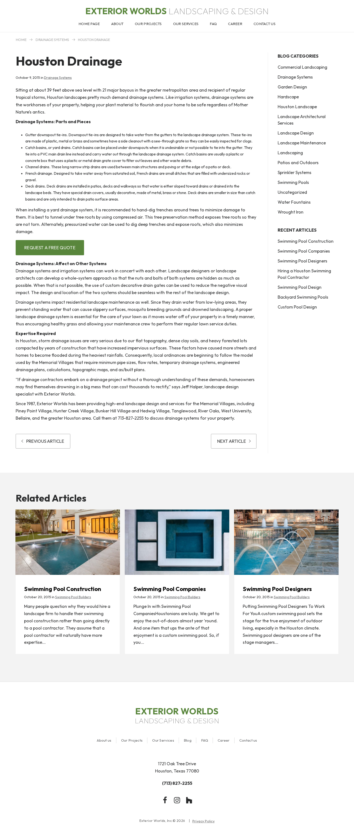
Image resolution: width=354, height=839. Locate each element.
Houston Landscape (297, 106)
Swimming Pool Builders (73, 597)
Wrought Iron (290, 212)
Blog (187, 740)
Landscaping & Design (177, 11)
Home (21, 39)
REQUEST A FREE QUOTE (49, 247)
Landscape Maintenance (302, 143)
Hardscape (288, 97)
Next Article (231, 441)
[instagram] (177, 800)
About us (104, 740)
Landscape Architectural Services (302, 120)
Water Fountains (294, 202)
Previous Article (45, 441)
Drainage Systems (52, 39)
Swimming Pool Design (299, 287)
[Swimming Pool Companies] (177, 542)
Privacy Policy (203, 821)
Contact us (248, 740)
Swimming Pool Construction (306, 241)
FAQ (204, 740)
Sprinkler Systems (294, 172)
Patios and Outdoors (298, 162)
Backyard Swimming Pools (303, 297)
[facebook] (165, 800)
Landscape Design (296, 133)
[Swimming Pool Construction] (67, 542)
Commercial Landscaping (302, 67)
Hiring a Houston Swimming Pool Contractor (304, 274)
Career (224, 740)
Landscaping (290, 152)
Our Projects (132, 740)
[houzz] (189, 800)
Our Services (163, 740)
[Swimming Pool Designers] (286, 542)
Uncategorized (292, 192)
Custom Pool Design (297, 307)
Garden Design (292, 87)
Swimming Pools (293, 182)
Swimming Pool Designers (302, 261)
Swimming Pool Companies (304, 251)
